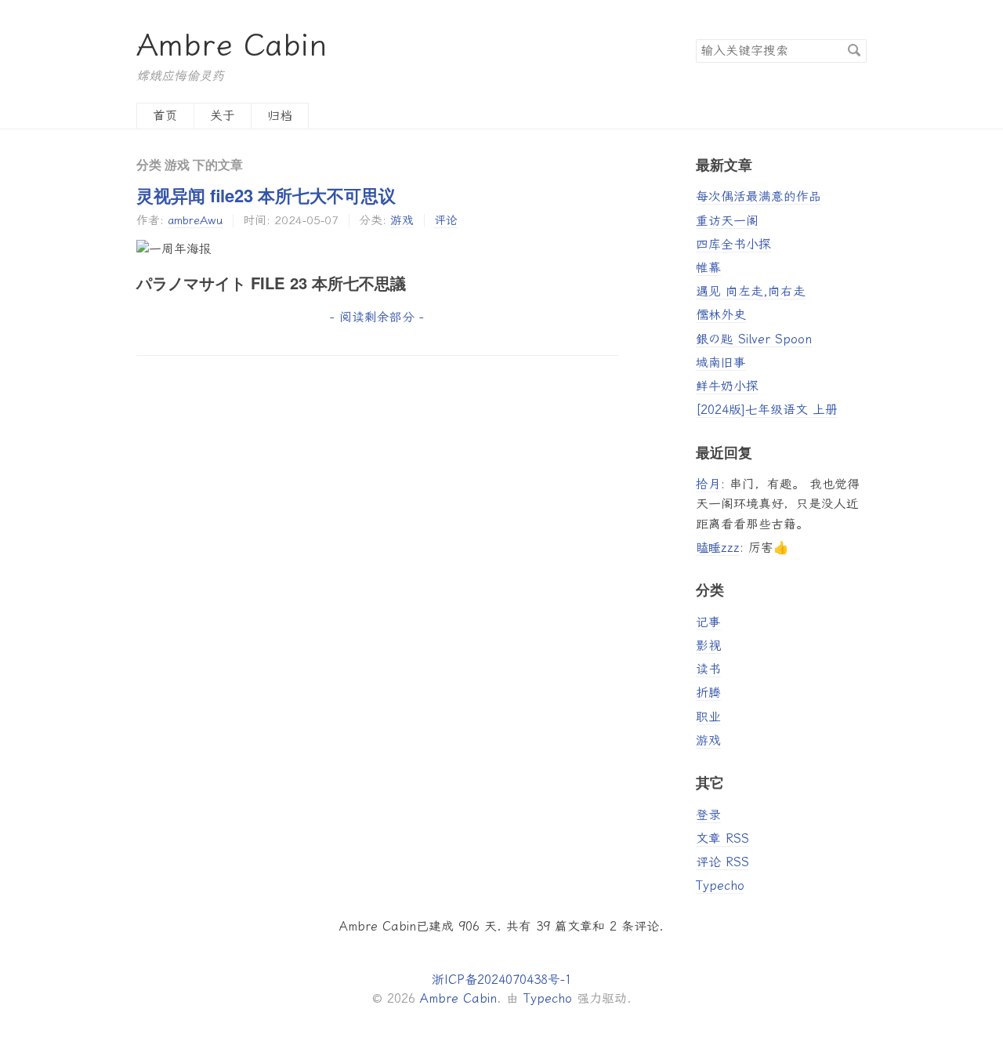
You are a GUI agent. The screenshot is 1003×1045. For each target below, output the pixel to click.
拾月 (708, 484)
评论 (446, 220)
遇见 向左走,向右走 (751, 291)
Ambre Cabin (232, 45)
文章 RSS (722, 838)
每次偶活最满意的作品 (758, 196)
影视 (708, 645)
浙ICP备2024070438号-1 (502, 979)
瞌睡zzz (718, 547)
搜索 (854, 50)
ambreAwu (195, 220)
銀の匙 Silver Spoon (754, 339)
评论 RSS (722, 862)
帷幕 (708, 267)
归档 (279, 115)
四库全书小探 (733, 244)
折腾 (708, 692)
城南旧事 (721, 362)
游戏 (402, 220)
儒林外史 (721, 314)
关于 (222, 115)
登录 (708, 814)
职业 (708, 716)
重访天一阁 (727, 220)
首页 (165, 115)
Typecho (720, 885)
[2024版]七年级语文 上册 (767, 409)
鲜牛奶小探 (727, 386)
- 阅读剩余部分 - (377, 317)
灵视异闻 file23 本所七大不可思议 (266, 195)
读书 (708, 669)
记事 (708, 622)
